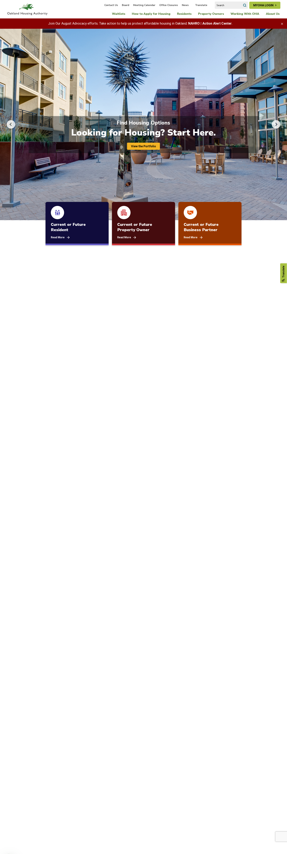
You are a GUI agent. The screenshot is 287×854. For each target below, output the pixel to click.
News (185, 5)
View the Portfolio (143, 146)
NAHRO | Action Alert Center (210, 23)
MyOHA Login (263, 5)
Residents (184, 14)
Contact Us (111, 5)
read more (58, 237)
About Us (273, 14)
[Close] (282, 24)
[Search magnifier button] (244, 5)
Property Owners (211, 14)
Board (125, 5)
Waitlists (118, 14)
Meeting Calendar (144, 5)
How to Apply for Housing (151, 14)
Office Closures (168, 5)
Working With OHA (245, 14)
